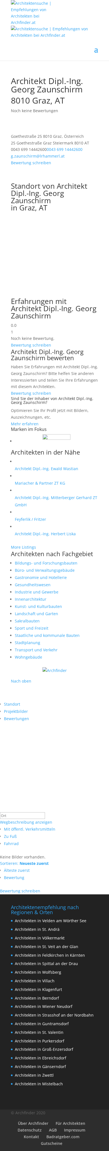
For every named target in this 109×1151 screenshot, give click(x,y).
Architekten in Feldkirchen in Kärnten (50, 955)
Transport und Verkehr (36, 649)
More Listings (23, 547)
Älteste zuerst (17, 870)
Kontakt (31, 1136)
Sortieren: (24, 863)
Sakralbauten (27, 621)
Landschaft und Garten (36, 613)
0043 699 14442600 (64, 149)
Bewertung (14, 877)
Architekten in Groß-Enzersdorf (44, 1049)
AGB (53, 1130)
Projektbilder (16, 711)
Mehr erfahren (25, 423)
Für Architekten (70, 1123)
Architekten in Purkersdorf (39, 1041)
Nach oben (21, 681)
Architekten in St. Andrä (37, 929)
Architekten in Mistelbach (39, 1083)
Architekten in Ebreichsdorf (40, 1058)
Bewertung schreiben (31, 162)
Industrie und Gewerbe (36, 592)
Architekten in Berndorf (37, 998)
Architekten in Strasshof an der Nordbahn (54, 1015)
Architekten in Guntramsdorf (42, 1023)
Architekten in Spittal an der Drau (46, 963)
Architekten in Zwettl (34, 1075)
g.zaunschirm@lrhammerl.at (38, 156)
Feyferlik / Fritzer (30, 519)
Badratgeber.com (62, 1136)
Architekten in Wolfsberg (38, 972)
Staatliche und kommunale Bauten (47, 635)
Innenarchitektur (30, 599)
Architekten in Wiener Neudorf (43, 1006)
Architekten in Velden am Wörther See (50, 920)
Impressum (74, 1130)
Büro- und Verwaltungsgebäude (45, 570)
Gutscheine (51, 1143)
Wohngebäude (28, 657)
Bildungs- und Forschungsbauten (46, 563)
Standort (12, 704)
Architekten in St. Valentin (39, 1032)
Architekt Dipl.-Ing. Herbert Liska (45, 533)
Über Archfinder (33, 1123)
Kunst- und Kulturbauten (38, 606)
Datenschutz (30, 1130)
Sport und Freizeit (31, 628)
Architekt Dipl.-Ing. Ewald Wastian (46, 468)
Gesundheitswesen (33, 584)
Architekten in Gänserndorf (40, 1066)
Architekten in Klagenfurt (38, 989)
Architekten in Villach (34, 980)
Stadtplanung (27, 642)
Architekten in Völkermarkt (40, 938)
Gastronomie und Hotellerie (41, 577)
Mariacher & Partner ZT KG (40, 483)
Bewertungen (16, 718)
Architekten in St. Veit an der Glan (46, 946)
